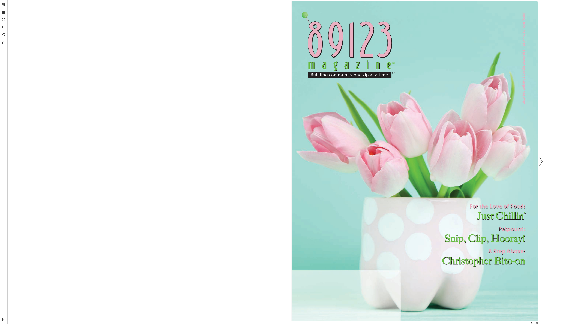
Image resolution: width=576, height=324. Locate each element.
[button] (4, 4)
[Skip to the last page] (537, 323)
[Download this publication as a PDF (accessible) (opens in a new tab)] (4, 27)
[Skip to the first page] (529, 323)
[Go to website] (523, 82)
